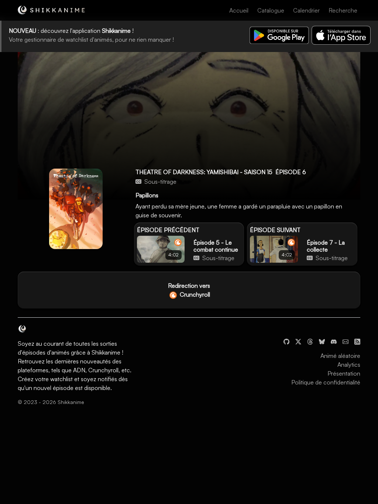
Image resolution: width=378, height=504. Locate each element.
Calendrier (306, 10)
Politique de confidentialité (325, 382)
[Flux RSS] (357, 341)
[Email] (345, 341)
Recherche (343, 10)
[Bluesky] (322, 341)
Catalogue (270, 10)
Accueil (238, 10)
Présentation (343, 373)
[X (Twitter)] (298, 341)
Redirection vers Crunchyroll (189, 290)
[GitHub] (286, 341)
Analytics (348, 364)
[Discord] (334, 341)
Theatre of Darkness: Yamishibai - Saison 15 (203, 172)
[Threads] (310, 341)
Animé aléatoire (340, 355)
